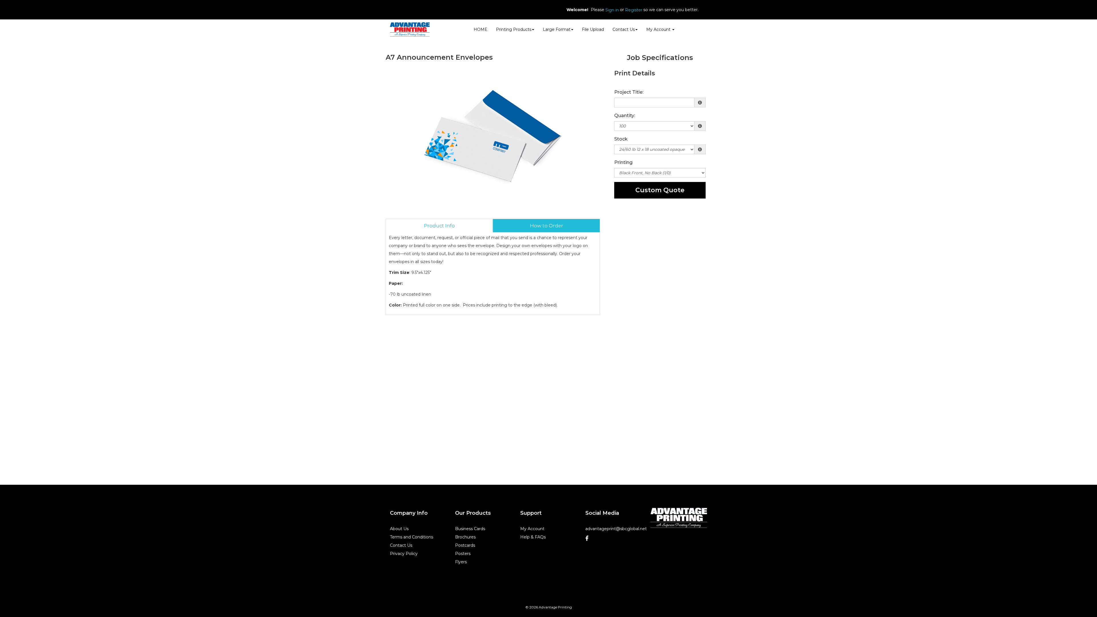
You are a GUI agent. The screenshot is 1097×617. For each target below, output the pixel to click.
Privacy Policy (404, 553)
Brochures (465, 537)
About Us (399, 528)
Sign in (612, 10)
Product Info (439, 226)
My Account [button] (659, 29)
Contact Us (623, 29)
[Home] (678, 518)
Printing (623, 162)
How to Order (546, 226)
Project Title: (628, 92)
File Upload (593, 29)
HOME (480, 29)
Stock (621, 139)
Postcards (465, 545)
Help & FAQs (533, 537)
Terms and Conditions (411, 537)
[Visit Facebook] (589, 538)
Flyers (461, 561)
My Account (532, 528)
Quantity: (624, 115)
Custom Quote (659, 190)
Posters (463, 553)
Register (633, 10)
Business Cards (470, 528)
